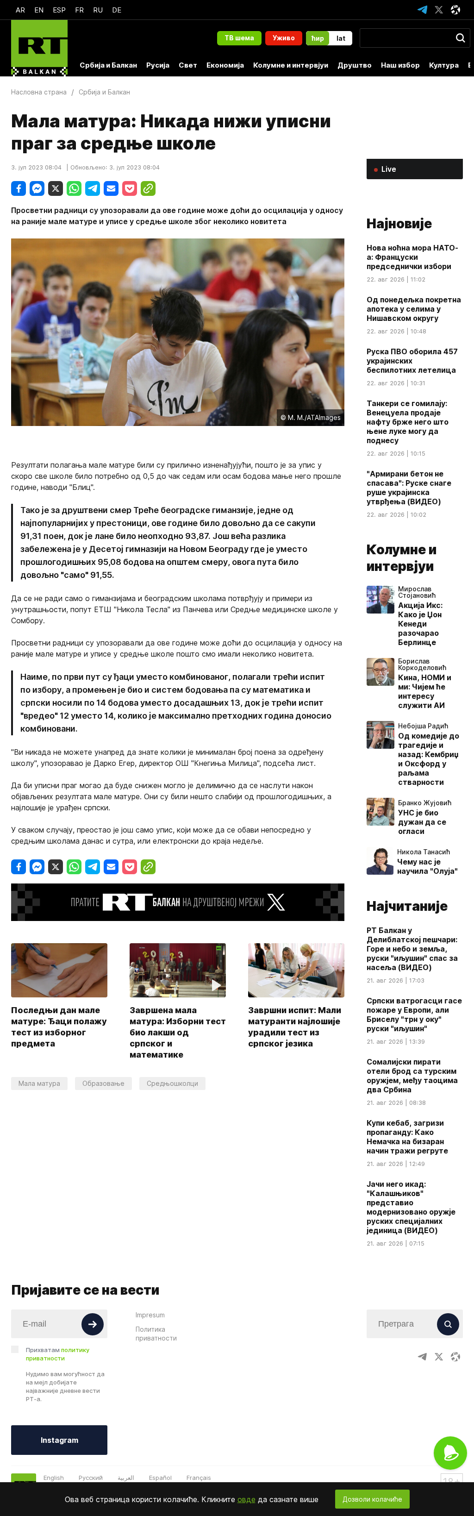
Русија (157, 65)
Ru (98, 10)
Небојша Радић (423, 726)
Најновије (399, 224)
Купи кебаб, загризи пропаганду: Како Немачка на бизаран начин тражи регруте (407, 1136)
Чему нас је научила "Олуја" (427, 866)
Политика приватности (156, 1333)
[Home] (39, 48)
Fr (79, 10)
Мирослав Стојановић (417, 592)
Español (160, 1477)
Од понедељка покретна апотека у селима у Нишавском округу (414, 309)
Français (199, 1477)
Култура (444, 65)
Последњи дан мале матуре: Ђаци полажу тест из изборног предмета (59, 1026)
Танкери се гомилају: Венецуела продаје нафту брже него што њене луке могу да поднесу (408, 422)
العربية (126, 1477)
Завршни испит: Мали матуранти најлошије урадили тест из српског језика (294, 1026)
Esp (59, 10)
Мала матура (39, 1083)
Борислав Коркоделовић (422, 664)
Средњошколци (172, 1083)
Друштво (354, 65)
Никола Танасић (423, 852)
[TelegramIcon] (422, 9)
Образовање (103, 1083)
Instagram (59, 1440)
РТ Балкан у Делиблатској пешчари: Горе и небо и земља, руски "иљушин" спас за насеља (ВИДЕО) (412, 949)
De (116, 10)
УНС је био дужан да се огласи (422, 822)
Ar (20, 10)
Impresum (150, 1315)
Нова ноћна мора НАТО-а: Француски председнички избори (412, 257)
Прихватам (57, 1354)
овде (246, 1499)
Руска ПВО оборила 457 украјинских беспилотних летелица (412, 361)
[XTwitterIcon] (438, 9)
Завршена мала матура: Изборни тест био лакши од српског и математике (178, 1032)
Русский (91, 1477)
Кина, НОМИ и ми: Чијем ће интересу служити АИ (424, 691)
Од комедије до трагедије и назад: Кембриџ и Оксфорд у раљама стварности (428, 759)
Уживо (284, 38)
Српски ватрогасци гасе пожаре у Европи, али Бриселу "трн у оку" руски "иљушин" (414, 1014)
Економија (225, 65)
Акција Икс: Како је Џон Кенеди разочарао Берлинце (420, 624)
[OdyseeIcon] (455, 9)
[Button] (92, 1324)
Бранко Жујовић (424, 803)
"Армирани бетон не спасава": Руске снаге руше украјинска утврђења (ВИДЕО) (409, 487)
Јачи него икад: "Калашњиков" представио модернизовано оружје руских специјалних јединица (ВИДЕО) (411, 1207)
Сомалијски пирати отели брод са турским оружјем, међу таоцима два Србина (412, 1075)
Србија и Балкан (108, 65)
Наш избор (400, 65)
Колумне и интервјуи (290, 65)
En (39, 10)
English (54, 1477)
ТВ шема (239, 38)
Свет (188, 65)
